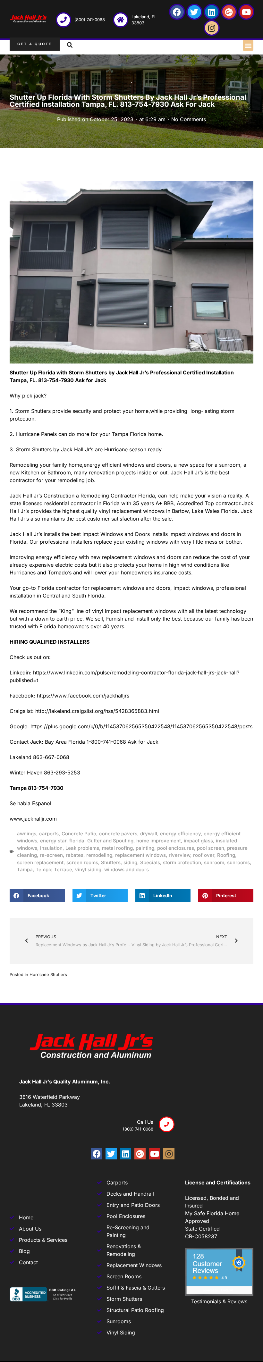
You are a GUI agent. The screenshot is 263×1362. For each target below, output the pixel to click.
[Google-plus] (229, 12)
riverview (179, 855)
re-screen (51, 855)
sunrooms (238, 862)
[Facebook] (177, 12)
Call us (145, 1122)
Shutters (111, 862)
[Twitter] (194, 12)
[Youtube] (246, 12)
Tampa (25, 869)
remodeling (99, 855)
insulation (51, 848)
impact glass (198, 841)
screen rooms (82, 862)
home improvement (158, 841)
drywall (148, 834)
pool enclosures (175, 848)
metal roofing (117, 848)
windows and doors (126, 869)
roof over (203, 855)
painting (145, 848)
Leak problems (82, 848)
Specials (150, 862)
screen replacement (40, 862)
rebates (74, 855)
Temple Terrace (54, 869)
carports (49, 834)
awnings (26, 834)
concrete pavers (118, 834)
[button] (248, 45)
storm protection (182, 862)
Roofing (226, 855)
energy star (53, 841)
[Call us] (166, 1124)
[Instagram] (212, 28)
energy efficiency (180, 834)
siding (130, 862)
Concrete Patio (79, 834)
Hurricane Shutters (48, 974)
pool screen (210, 848)
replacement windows (140, 855)
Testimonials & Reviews (219, 1301)
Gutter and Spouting (110, 841)
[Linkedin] (212, 12)
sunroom (214, 862)
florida (76, 841)
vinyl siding (88, 869)
